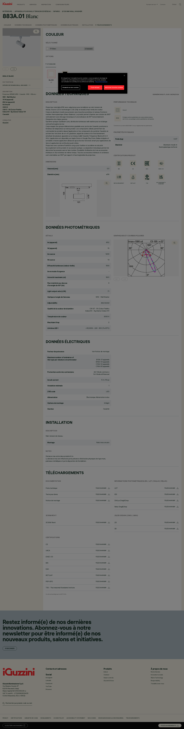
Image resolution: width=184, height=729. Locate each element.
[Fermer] (124, 75)
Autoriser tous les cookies (114, 87)
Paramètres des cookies (71, 87)
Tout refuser (95, 87)
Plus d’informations (101, 81)
